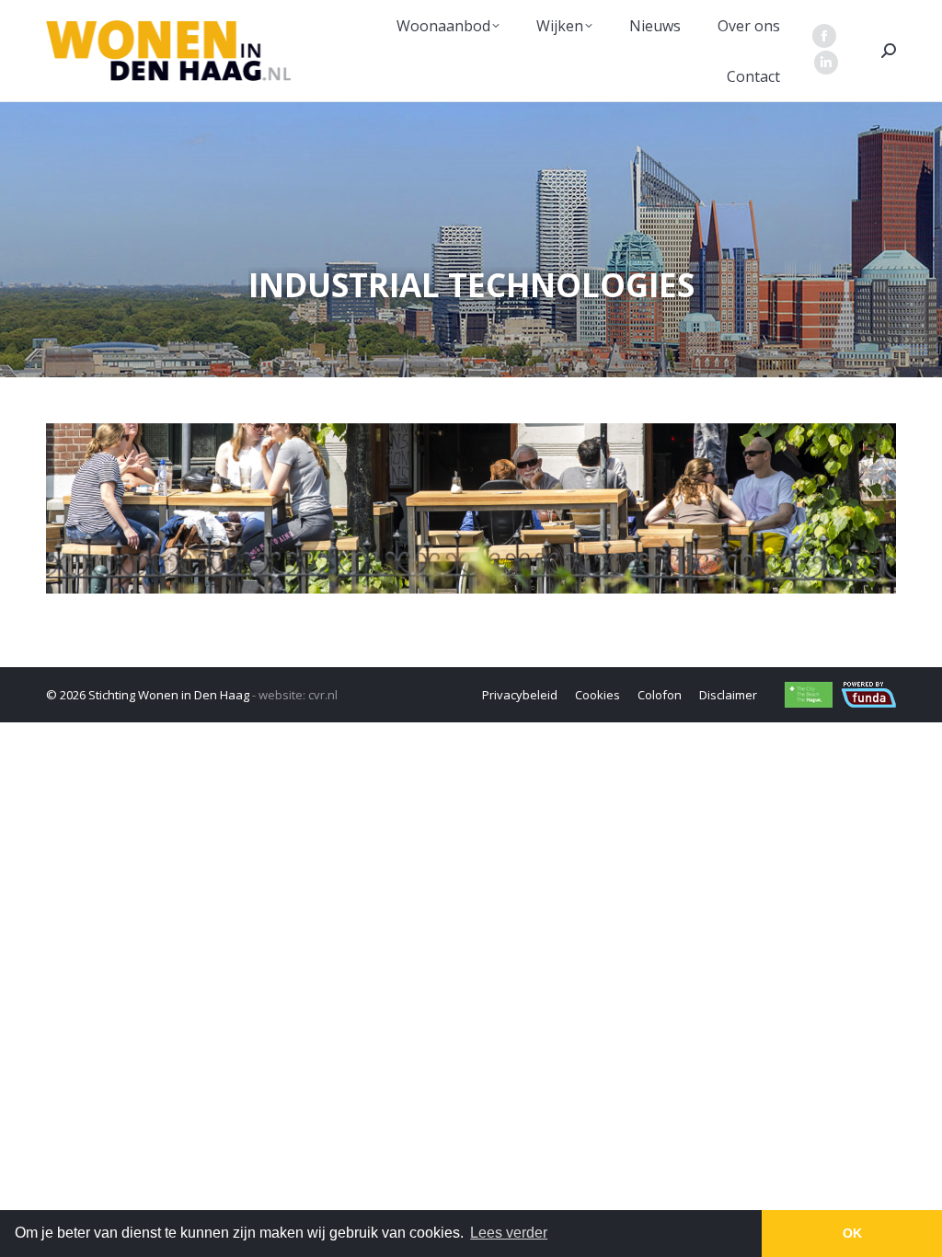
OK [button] (852, 1233)
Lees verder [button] (508, 1232)
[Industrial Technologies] (471, 508)
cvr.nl (323, 694)
